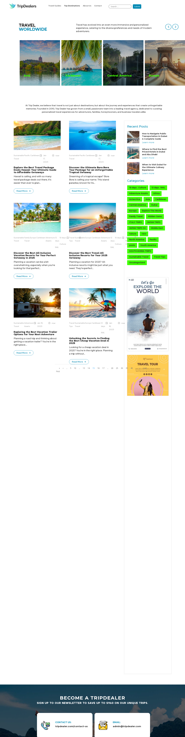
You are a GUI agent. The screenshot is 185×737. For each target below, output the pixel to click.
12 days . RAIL (57, 242)
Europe (33, 238)
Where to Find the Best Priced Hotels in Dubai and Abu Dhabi (154, 152)
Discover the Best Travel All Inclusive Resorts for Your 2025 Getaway (88, 255)
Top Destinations (72, 6)
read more (22, 190)
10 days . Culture (63, 241)
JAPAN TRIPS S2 (137, 228)
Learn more (148, 142)
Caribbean (34, 155)
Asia (148, 199)
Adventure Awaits (50, 239)
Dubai (154, 205)
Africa (156, 193)
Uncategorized (137, 262)
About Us (87, 6)
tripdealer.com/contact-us (71, 726)
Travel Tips (71, 324)
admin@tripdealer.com (127, 726)
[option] (39, 63)
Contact (98, 6)
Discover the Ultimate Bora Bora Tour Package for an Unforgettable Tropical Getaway (91, 169)
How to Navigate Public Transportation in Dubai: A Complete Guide (154, 136)
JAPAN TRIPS (153, 222)
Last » (145, 370)
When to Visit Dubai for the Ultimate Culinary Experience (154, 167)
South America (148, 245)
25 (117, 368)
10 (75, 368)
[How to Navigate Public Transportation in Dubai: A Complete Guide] (133, 137)
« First (58, 370)
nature (132, 234)
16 (98, 368)
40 (132, 368)
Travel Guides (54, 6)
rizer (57, 155)
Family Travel (27, 239)
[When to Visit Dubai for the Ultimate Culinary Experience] (133, 168)
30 (122, 368)
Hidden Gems (155, 216)
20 (112, 368)
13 (84, 368)
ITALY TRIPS (135, 222)
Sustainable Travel (19, 157)
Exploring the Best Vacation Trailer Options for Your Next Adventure (35, 333)
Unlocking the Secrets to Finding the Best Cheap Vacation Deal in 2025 (89, 340)
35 (127, 368)
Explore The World (151, 211)
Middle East (157, 228)
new (144, 234)
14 (89, 368)
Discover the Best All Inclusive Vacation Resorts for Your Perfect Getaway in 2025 (35, 255)
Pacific (27, 155)
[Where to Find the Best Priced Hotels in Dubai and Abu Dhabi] (133, 153)
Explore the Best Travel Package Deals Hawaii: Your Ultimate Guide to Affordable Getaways (35, 169)
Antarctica (134, 199)
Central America (137, 205)
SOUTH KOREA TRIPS (140, 251)
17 (103, 368)
